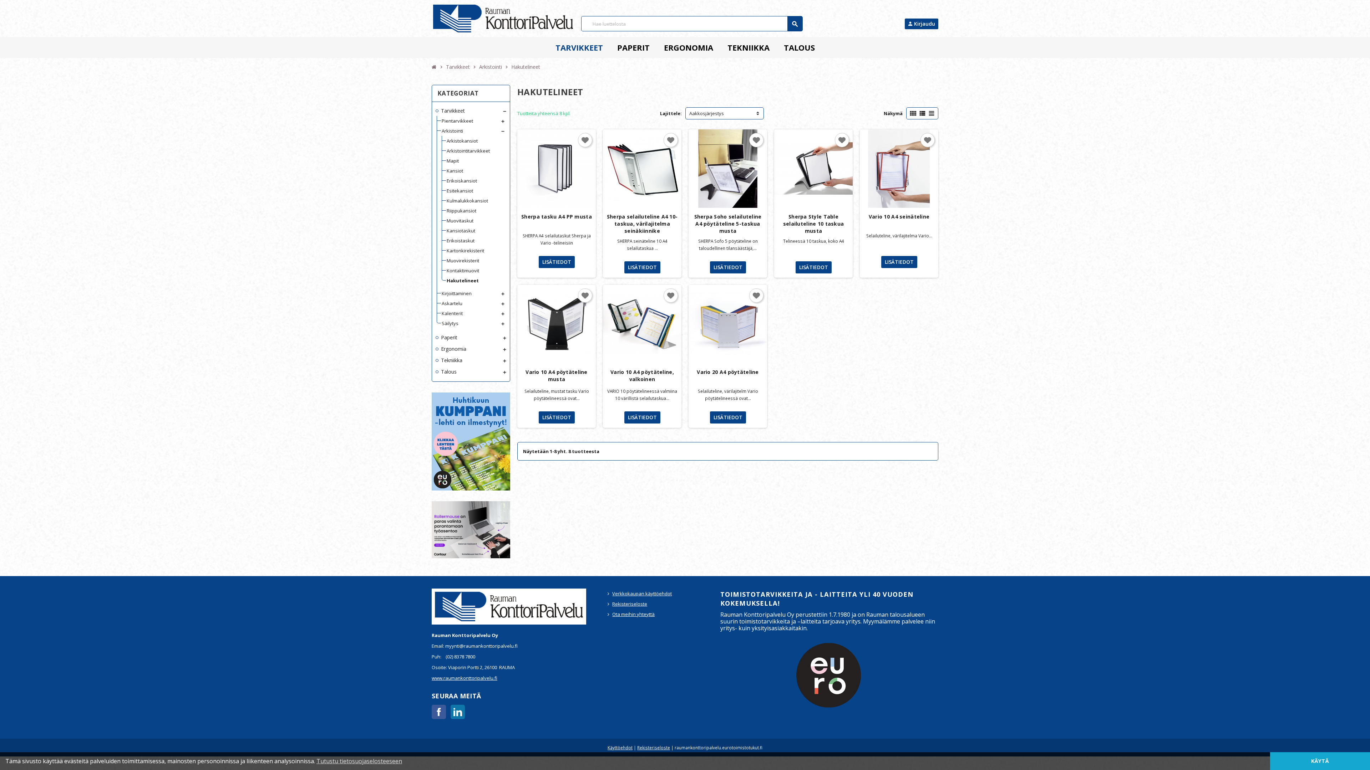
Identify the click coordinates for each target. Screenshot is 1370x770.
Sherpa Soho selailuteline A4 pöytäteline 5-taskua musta (728, 223)
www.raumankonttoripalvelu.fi (464, 678)
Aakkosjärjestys (706, 113)
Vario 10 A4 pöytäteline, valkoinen (642, 376)
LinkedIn (458, 712)
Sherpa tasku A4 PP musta (556, 216)
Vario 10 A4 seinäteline (899, 216)
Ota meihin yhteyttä (633, 614)
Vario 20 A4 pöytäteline (727, 372)
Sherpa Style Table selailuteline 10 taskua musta (813, 223)
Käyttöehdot (620, 747)
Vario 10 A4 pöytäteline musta (556, 376)
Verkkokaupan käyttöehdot (642, 593)
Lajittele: (671, 113)
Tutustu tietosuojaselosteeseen (359, 761)
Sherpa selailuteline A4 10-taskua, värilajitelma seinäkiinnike (642, 223)
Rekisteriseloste (629, 604)
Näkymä (893, 113)
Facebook (439, 712)
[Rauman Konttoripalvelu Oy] (503, 18)
